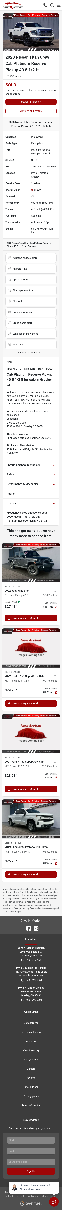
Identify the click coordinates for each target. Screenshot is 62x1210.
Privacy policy (31, 1096)
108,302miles (49, 851)
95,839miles (50, 595)
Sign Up (31, 1171)
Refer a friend (31, 1086)
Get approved (31, 1022)
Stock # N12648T (13, 843)
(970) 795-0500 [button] (34, 999)
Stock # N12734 (12, 586)
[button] (45, 5)
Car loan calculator (31, 1032)
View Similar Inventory (31, 111)
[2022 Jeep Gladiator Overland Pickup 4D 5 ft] (31, 562)
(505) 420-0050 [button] (34, 980)
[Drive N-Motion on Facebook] (27, 928)
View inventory (31, 1050)
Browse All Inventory (31, 101)
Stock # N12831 (12, 672)
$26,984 (11, 861)
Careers (31, 1068)
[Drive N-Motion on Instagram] (35, 928)
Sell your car (31, 1059)
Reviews (31, 1077)
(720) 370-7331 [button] (34, 959)
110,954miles (49, 766)
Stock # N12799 (12, 757)
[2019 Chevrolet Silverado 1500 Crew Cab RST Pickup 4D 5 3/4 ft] (31, 818)
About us (31, 1041)
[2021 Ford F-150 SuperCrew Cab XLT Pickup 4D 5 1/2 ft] (31, 733)
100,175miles (49, 680)
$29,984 (11, 690)
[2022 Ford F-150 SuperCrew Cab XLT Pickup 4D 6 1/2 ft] (31, 648)
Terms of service (31, 1105)
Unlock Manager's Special (25, 618)
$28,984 (11, 776)
